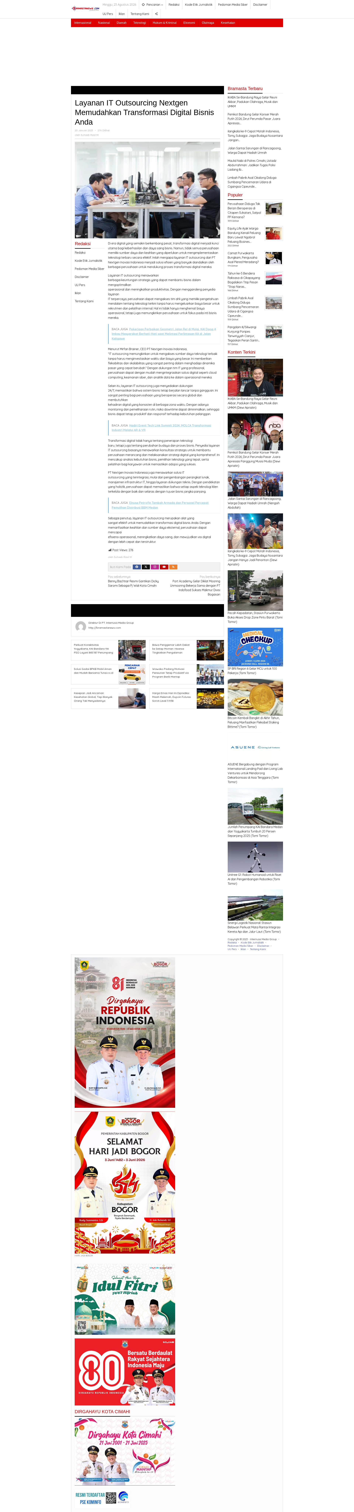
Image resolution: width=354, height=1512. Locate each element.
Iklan (78, 293)
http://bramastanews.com (104, 627)
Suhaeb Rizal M (107, 610)
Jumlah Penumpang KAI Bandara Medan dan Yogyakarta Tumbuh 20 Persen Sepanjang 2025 (255, 831)
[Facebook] (137, 567)
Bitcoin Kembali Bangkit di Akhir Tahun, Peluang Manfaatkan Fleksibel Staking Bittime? (254, 722)
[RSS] (173, 567)
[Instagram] (155, 567)
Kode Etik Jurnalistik (88, 260)
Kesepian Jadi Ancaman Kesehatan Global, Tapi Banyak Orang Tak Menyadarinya (93, 696)
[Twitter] (146, 567)
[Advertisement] (177, 54)
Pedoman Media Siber (89, 269)
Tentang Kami (84, 301)
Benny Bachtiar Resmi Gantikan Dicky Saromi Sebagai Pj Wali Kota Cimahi (133, 581)
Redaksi (80, 252)
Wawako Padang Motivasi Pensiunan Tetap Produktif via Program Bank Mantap (170, 672)
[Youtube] (164, 567)
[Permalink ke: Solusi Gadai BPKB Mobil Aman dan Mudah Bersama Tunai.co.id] (131, 674)
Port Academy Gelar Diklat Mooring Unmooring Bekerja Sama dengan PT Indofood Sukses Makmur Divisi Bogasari (195, 585)
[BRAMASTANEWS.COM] (85, 8)
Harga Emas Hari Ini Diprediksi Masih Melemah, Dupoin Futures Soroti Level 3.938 (171, 696)
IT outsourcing (130, 275)
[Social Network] (156, 13)
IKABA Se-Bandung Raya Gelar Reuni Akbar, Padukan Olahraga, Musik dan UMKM (253, 403)
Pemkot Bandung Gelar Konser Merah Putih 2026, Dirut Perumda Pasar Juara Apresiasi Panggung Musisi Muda (254, 457)
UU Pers (80, 285)
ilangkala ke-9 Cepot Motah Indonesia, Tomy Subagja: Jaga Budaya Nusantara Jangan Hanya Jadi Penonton (255, 555)
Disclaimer (82, 277)
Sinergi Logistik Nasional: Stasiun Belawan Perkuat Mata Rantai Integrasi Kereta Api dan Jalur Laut (254, 927)
